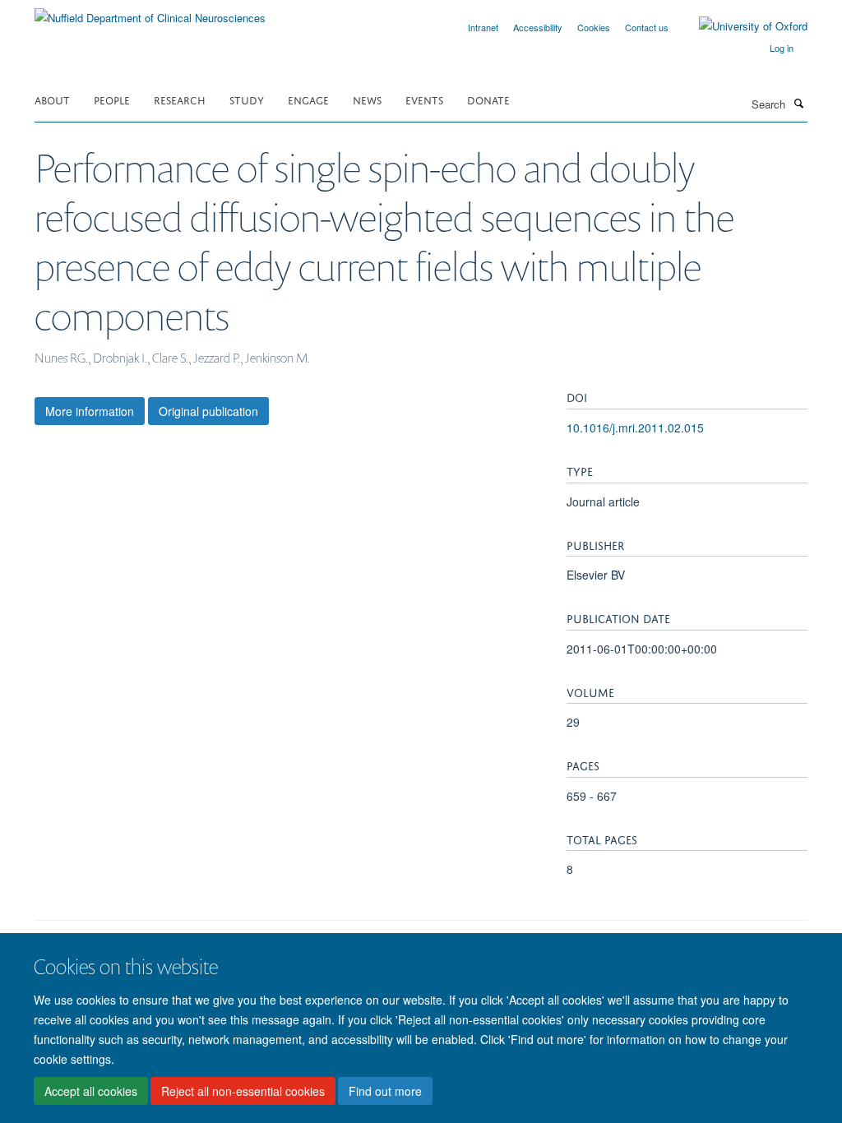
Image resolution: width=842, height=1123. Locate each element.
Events (424, 99)
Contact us (647, 27)
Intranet (483, 27)
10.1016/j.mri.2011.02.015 (635, 427)
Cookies (593, 27)
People (112, 99)
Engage (308, 99)
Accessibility (537, 27)
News (367, 99)
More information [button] (89, 411)
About (52, 99)
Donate (488, 99)
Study (246, 99)
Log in (781, 47)
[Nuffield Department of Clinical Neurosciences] (150, 12)
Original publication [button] (208, 411)
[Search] (798, 103)
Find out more (385, 1091)
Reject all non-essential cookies (243, 1091)
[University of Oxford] (740, 26)
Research (180, 99)
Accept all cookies (90, 1091)
